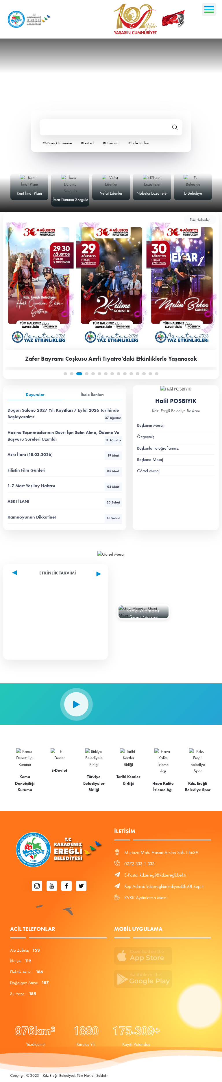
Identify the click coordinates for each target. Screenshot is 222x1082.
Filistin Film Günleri (63, 470)
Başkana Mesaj (150, 459)
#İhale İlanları (138, 143)
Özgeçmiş (145, 436)
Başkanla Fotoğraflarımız (158, 448)
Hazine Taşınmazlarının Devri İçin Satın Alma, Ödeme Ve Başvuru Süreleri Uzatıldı (64, 436)
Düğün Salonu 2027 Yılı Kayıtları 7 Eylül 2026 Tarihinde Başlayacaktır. (64, 413)
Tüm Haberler (200, 220)
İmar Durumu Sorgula (70, 199)
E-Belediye (193, 193)
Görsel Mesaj (148, 470)
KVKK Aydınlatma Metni (145, 897)
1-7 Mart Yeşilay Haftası (63, 486)
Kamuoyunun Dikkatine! (64, 517)
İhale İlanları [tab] (92, 394)
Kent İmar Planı (29, 193)
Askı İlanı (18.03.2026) (63, 454)
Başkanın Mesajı (150, 425)
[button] (65, 373)
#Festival (87, 143)
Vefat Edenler (111, 193)
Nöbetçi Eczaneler (152, 193)
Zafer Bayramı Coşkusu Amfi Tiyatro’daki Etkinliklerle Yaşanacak (111, 358)
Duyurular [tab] (35, 394)
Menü (209, 9)
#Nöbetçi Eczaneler (57, 143)
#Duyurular (111, 143)
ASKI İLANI (64, 501)
